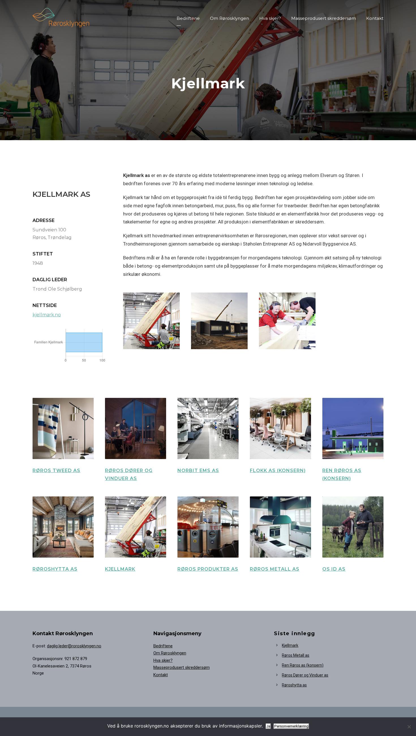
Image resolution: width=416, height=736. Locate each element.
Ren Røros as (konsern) (302, 665)
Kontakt (374, 18)
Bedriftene (188, 18)
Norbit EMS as (198, 470)
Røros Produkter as (207, 569)
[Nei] (409, 726)
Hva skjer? (270, 18)
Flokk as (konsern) (278, 470)
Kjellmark (120, 569)
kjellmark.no (47, 314)
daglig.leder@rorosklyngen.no (74, 645)
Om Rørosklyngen (229, 18)
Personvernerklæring (291, 726)
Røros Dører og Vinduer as (305, 675)
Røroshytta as (55, 569)
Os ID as (334, 569)
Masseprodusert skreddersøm (323, 18)
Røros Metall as (274, 569)
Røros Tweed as (56, 470)
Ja (268, 726)
